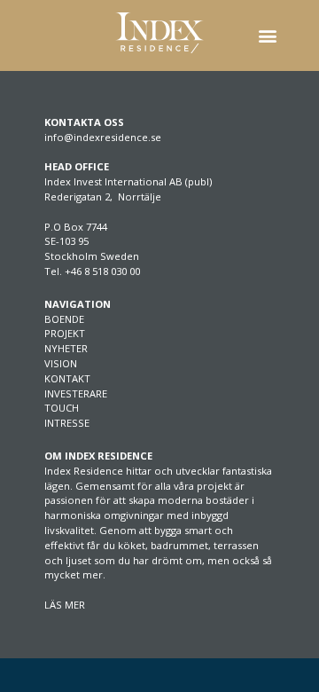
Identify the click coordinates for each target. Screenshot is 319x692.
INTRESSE (66, 422)
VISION (60, 363)
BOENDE (64, 319)
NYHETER (66, 348)
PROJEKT (64, 333)
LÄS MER (64, 604)
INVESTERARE (75, 393)
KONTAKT (67, 378)
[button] (267, 36)
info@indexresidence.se (102, 137)
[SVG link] (159, 32)
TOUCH (61, 407)
